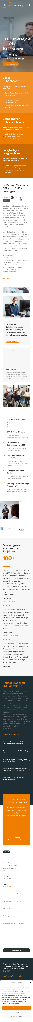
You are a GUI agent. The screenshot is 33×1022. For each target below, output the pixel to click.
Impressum (23, 1020)
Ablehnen (16, 1012)
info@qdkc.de (7, 887)
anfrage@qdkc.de (12, 976)
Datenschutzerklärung (16, 943)
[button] (30, 982)
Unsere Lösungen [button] (10, 64)
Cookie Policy (10, 1020)
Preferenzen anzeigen (16, 1016)
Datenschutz (17, 1020)
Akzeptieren (16, 1008)
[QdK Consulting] (13, 5)
